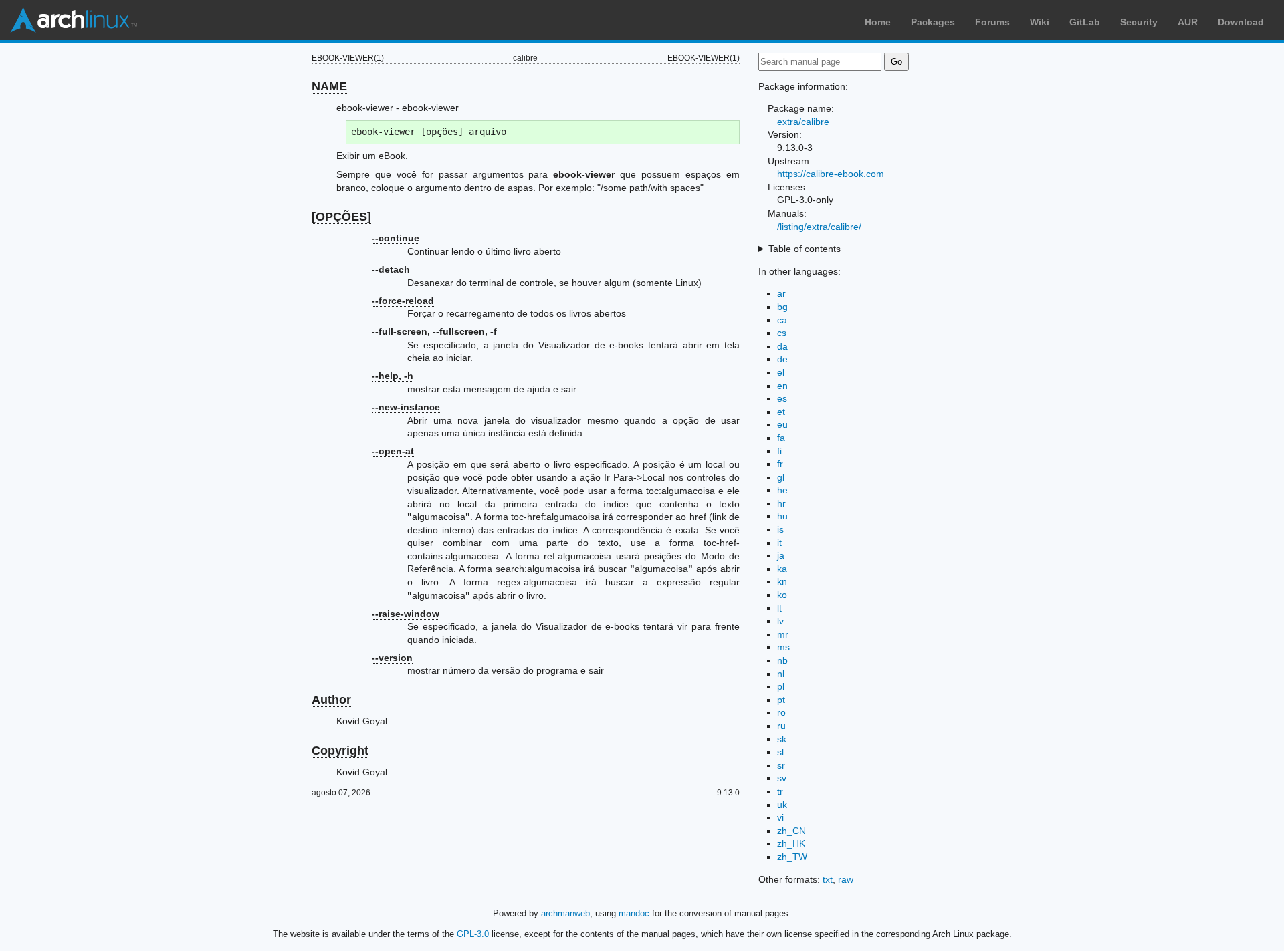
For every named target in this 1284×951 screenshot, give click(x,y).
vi (780, 817)
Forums (992, 22)
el (780, 372)
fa (781, 437)
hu (782, 516)
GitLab (1084, 22)
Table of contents (804, 248)
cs (781, 332)
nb (782, 660)
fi (779, 451)
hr (781, 503)
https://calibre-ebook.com (830, 173)
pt (781, 699)
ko (782, 594)
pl (780, 686)
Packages (933, 22)
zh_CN (791, 830)
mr (782, 634)
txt (828, 879)
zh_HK (791, 843)
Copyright (340, 750)
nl (780, 673)
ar (781, 293)
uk (782, 804)
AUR (1188, 22)
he (782, 490)
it (779, 542)
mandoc (634, 913)
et (781, 411)
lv (780, 621)
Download (1241, 22)
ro (781, 712)
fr (780, 463)
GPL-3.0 (473, 934)
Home (878, 22)
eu (782, 424)
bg (782, 306)
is (780, 529)
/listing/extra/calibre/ (819, 226)
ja (780, 555)
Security (1139, 22)
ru (781, 725)
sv (781, 778)
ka (782, 568)
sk (781, 739)
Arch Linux (73, 20)
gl (780, 477)
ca (782, 320)
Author (331, 699)
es (782, 398)
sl (780, 751)
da (782, 346)
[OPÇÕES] (341, 216)
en (782, 385)
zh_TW (792, 856)
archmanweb (565, 913)
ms (783, 647)
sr (781, 765)
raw (845, 879)
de (782, 359)
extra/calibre (803, 121)
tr (780, 791)
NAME (329, 86)
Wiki (1039, 22)
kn (782, 581)
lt (779, 608)
